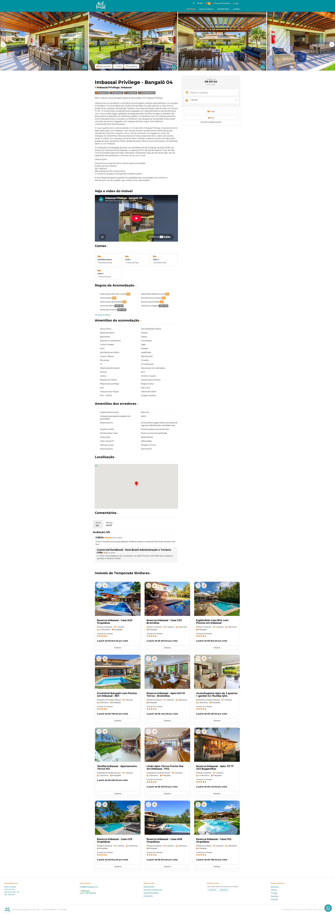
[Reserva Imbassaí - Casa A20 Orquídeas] (118, 599)
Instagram (224, 890)
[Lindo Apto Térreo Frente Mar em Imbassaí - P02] (167, 745)
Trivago (274, 893)
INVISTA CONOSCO (206, 9)
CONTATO (236, 9)
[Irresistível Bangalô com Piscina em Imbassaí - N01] (118, 672)
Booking (275, 887)
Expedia (274, 896)
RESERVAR (191, 9)
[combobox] (214, 100)
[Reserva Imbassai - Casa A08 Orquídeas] (167, 818)
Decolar (274, 899)
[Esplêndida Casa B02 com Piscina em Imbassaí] (217, 599)
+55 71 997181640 (88, 893)
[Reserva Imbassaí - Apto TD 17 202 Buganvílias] (217, 745)
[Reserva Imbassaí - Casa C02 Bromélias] (167, 599)
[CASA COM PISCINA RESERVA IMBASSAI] (217, 818)
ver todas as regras (102, 314)
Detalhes (117, 647)
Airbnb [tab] (98, 524)
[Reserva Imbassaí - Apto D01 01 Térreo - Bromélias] (167, 672)
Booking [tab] (109, 524)
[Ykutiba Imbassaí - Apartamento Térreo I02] (118, 745)
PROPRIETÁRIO (223, 9)
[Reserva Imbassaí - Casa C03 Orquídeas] (118, 818)
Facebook (212, 890)
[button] (331, 44)
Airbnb (274, 890)
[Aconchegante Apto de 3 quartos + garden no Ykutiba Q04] (217, 672)
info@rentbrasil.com (89, 887)
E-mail (212, 111)
